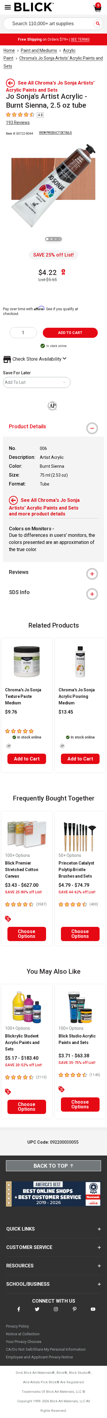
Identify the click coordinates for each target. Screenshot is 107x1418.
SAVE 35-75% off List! (77, 1063)
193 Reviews (18, 122)
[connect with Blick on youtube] (93, 1313)
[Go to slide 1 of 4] (47, 239)
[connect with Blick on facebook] (19, 1313)
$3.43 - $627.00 (21, 885)
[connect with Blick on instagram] (56, 1313)
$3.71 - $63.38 (74, 1056)
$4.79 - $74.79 (74, 885)
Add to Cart (27, 759)
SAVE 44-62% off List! (77, 892)
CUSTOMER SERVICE (29, 1247)
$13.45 (66, 712)
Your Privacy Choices (23, 1341)
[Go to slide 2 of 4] (51, 239)
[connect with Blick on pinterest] (75, 1313)
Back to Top (51, 1166)
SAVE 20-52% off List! (23, 1065)
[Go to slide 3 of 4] (56, 239)
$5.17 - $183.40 (21, 1058)
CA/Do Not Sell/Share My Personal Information (46, 1349)
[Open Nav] (8, 7)
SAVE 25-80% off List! (23, 892)
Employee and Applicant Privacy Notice (39, 1357)
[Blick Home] (34, 7)
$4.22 (47, 272)
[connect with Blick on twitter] (37, 1313)
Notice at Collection (23, 1334)
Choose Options (26, 934)
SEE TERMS (80, 39)
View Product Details (55, 132)
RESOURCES (20, 1266)
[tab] (53, 426)
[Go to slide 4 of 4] (60, 239)
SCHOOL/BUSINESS (28, 1284)
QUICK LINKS (20, 1229)
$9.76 (11, 712)
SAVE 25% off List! (53, 255)
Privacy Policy (17, 1326)
